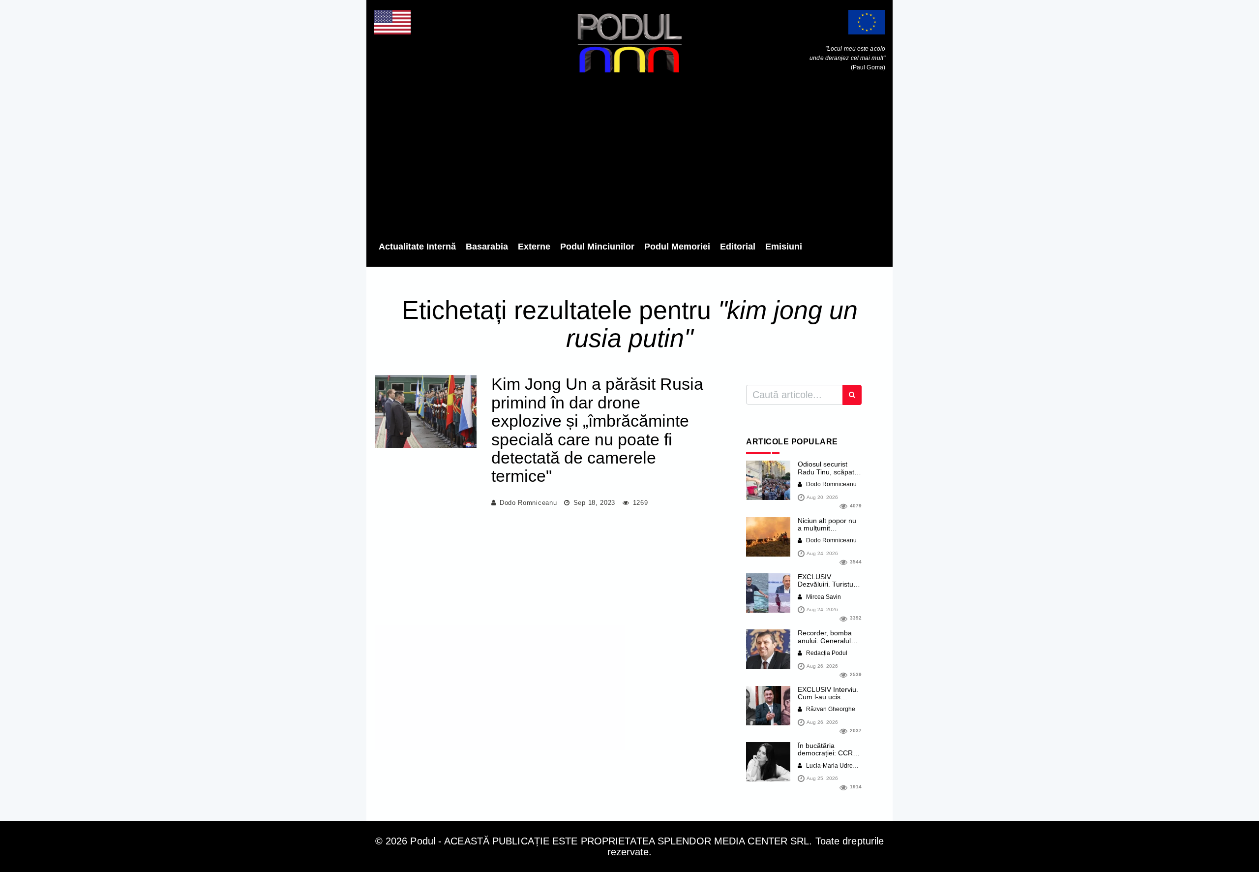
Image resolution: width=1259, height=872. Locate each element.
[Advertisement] (629, 160)
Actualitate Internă (417, 246)
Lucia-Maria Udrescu (833, 765)
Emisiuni (783, 246)
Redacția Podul (826, 653)
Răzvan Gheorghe (830, 709)
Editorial (737, 246)
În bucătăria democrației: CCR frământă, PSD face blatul (828, 757)
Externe (534, 246)
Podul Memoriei (677, 246)
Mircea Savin (823, 596)
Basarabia (487, 246)
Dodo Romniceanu (528, 502)
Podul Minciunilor (597, 246)
